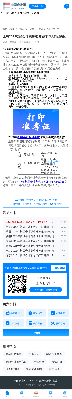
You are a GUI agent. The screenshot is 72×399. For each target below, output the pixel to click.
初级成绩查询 (34, 369)
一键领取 (36, 332)
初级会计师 (37, 6)
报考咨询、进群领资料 (45, 289)
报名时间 (34, 354)
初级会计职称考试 (18, 29)
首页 (5, 29)
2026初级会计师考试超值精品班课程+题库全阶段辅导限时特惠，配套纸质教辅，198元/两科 (36, 201)
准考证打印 (12, 369)
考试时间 (39, 361)
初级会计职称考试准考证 (42, 29)
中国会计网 (19, 380)
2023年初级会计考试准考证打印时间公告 (40, 181)
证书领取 (54, 369)
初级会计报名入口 (16, 361)
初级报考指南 (13, 354)
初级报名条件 (54, 354)
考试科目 (57, 361)
